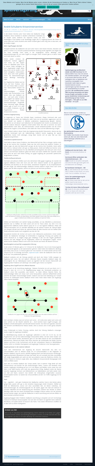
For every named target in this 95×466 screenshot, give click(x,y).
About (18, 19)
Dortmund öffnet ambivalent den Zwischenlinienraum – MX (76, 158)
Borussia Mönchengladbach (36, 29)
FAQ (49, 19)
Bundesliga (47, 29)
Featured (11, 31)
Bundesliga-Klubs (55, 29)
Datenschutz (79, 464)
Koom (67, 152)
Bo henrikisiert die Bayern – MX (75, 168)
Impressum (88, 464)
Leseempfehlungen (38, 19)
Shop (89, 19)
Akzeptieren (41, 7)
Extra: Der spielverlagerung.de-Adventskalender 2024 (75, 177)
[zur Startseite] (23, 10)
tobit (67, 161)
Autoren (26, 19)
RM (7, 29)
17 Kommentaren (27, 31)
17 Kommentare (31, 456)
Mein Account (8, 19)
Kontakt (65, 464)
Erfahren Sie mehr (53, 7)
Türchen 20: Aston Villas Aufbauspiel (77, 187)
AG (66, 170)
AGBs (71, 464)
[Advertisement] (32, 435)
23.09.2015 (14, 29)
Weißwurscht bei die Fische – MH (75, 150)
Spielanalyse (17, 31)
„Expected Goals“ (34, 252)
